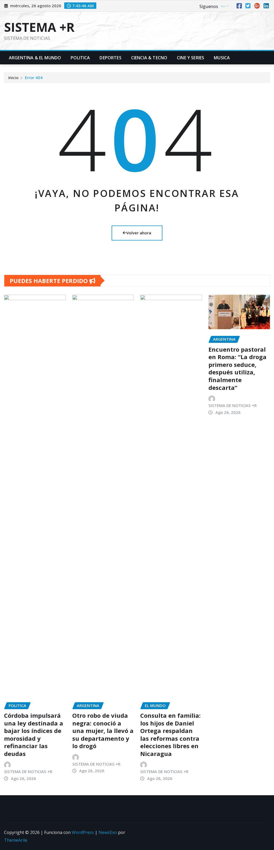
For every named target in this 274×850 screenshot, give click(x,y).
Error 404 (34, 77)
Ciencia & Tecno (149, 58)
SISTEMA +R (39, 27)
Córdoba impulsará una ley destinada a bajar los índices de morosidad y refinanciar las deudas (33, 734)
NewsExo (107, 832)
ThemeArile (15, 840)
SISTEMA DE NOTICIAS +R (28, 771)
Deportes (110, 58)
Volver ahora (138, 232)
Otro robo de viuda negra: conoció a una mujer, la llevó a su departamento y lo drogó (103, 730)
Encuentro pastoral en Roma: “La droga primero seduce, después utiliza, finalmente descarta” (237, 368)
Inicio (13, 77)
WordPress (83, 832)
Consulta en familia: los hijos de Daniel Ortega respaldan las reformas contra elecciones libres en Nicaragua (170, 734)
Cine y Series (190, 58)
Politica (80, 58)
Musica (222, 58)
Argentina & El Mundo (35, 58)
